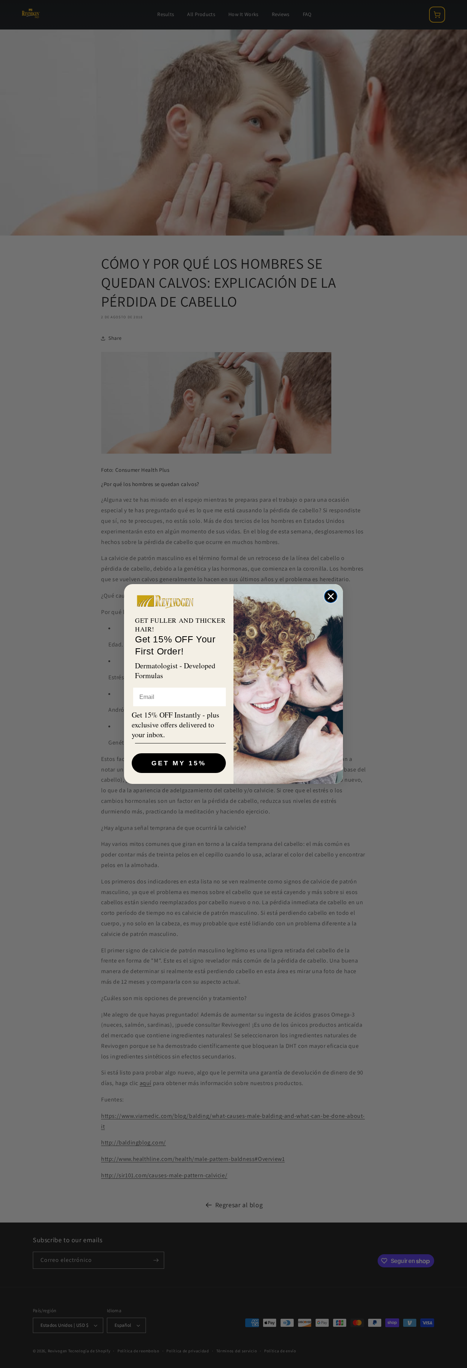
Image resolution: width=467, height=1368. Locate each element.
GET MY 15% (178, 763)
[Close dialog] (330, 596)
